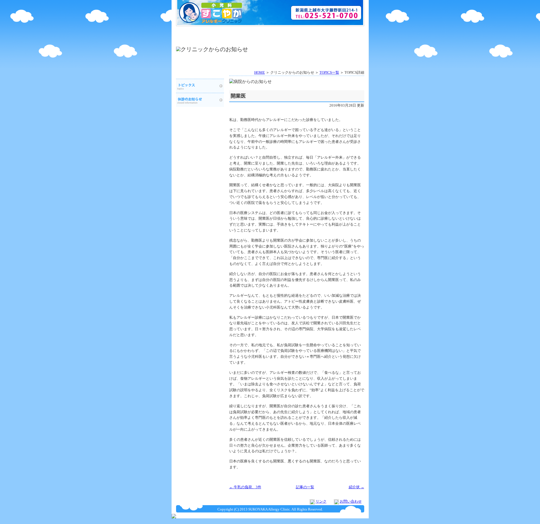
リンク (321, 501)
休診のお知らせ (341, 40)
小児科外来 (199, 40)
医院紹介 (246, 32)
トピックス (200, 86)
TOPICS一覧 (329, 72)
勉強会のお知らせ (294, 40)
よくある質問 (341, 32)
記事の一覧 (305, 487)
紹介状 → (356, 487)
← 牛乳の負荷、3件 (245, 487)
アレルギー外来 (246, 40)
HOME (199, 32)
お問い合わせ (351, 501)
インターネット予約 (294, 32)
